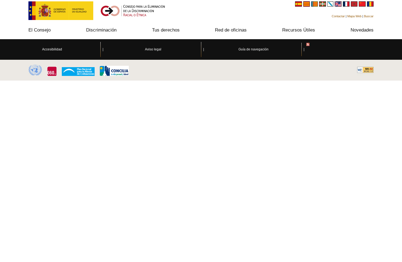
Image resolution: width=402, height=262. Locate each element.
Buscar (369, 16)
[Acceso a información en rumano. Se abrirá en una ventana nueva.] (370, 5)
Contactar (338, 16)
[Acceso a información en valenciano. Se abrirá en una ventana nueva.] (315, 5)
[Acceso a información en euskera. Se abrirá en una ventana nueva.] (323, 5)
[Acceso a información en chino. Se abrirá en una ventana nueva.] (363, 5)
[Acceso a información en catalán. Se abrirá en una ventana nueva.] (307, 5)
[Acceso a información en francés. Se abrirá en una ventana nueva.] (347, 5)
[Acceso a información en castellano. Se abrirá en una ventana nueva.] (299, 5)
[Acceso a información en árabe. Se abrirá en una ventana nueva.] (355, 5)
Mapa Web (354, 16)
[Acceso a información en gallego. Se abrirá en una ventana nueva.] (331, 5)
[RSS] (354, 49)
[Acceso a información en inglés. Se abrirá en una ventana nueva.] (339, 5)
